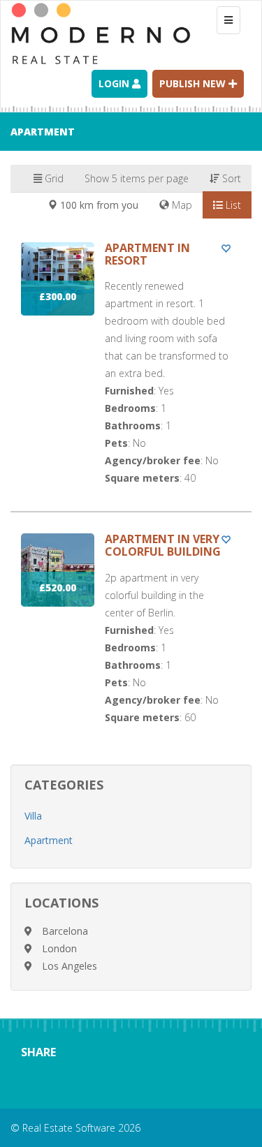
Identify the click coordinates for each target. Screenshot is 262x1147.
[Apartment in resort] (131, 376)
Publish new (193, 83)
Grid (53, 178)
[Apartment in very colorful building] (131, 641)
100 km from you (97, 205)
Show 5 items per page (137, 178)
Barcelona (65, 931)
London (59, 948)
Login (115, 83)
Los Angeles (69, 965)
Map (180, 205)
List (232, 205)
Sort (230, 178)
